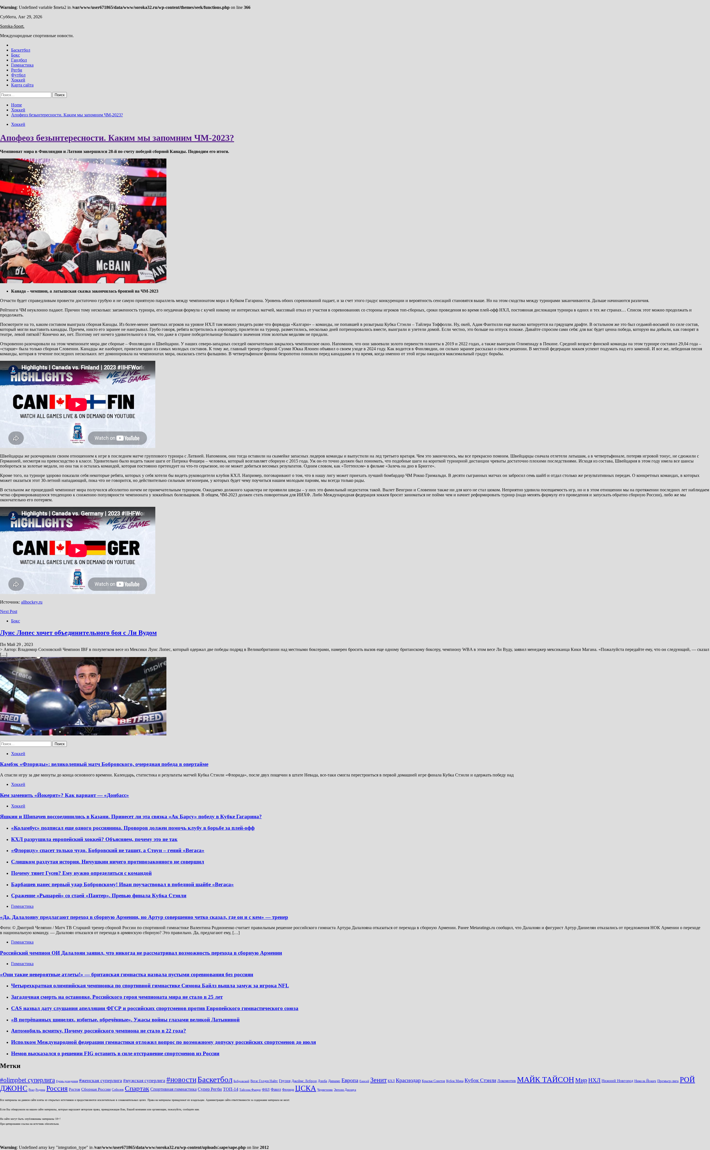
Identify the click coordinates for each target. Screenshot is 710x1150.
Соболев (118, 1090)
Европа (349, 1080)
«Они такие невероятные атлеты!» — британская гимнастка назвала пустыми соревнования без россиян (126, 974)
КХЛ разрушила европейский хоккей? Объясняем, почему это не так (94, 839)
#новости (181, 1079)
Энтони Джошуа (345, 1089)
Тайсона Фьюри (250, 1089)
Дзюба (322, 1081)
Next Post (8, 611)
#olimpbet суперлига (27, 1080)
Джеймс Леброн (304, 1081)
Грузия (284, 1081)
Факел (276, 1089)
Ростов (74, 1089)
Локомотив (506, 1081)
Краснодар (408, 1080)
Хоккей (18, 80)
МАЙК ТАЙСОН (545, 1079)
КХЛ (391, 1081)
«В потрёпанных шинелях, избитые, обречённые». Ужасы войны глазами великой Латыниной (125, 1020)
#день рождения (67, 1081)
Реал (31, 1089)
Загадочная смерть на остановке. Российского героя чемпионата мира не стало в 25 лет (117, 997)
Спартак (137, 1088)
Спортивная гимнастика (173, 1089)
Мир (581, 1080)
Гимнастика (22, 65)
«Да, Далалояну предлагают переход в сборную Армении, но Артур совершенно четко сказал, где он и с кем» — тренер (144, 917)
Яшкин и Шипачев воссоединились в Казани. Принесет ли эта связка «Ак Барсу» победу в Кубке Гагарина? (131, 816)
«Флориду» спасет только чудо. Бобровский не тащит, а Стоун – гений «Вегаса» (107, 850)
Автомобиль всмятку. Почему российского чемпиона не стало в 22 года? (98, 1031)
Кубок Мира (454, 1081)
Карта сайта (22, 85)
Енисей (364, 1081)
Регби (16, 70)
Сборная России (96, 1089)
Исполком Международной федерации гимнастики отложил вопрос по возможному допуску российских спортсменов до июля (163, 1042)
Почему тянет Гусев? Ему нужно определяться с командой (81, 873)
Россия (57, 1088)
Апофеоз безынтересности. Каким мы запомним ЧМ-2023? (117, 138)
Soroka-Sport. (12, 26)
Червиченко (325, 1089)
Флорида (288, 1090)
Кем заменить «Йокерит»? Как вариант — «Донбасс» (64, 795)
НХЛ (594, 1080)
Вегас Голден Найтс (264, 1081)
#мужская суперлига (144, 1080)
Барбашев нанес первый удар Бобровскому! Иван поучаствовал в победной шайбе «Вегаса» (122, 884)
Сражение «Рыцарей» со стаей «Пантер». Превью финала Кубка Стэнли (98, 895)
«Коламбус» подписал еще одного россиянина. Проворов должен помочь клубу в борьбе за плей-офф (133, 828)
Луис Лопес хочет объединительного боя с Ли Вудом (78, 632)
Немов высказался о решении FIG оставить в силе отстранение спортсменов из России (115, 1053)
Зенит (378, 1079)
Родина (40, 1089)
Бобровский (241, 1081)
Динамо (334, 1081)
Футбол (18, 75)
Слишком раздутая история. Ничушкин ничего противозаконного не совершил (107, 862)
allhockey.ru (31, 602)
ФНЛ (266, 1090)
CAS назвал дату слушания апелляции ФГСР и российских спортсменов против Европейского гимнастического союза (154, 1008)
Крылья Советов (433, 1081)
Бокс (15, 55)
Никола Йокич (645, 1081)
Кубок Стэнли (480, 1080)
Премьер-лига (668, 1081)
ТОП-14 (230, 1089)
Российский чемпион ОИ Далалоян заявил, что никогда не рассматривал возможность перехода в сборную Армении (141, 953)
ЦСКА (305, 1088)
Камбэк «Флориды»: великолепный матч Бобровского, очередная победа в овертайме (104, 764)
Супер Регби (210, 1089)
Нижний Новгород (617, 1081)
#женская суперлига (100, 1080)
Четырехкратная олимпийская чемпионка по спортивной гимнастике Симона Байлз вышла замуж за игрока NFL (150, 985)
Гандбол (19, 60)
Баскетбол (20, 50)
